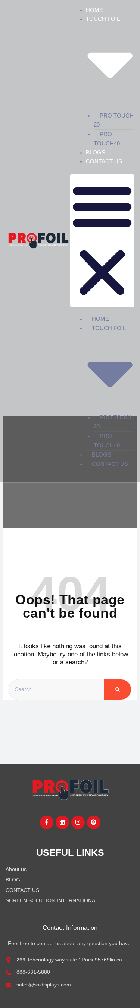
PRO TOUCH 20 (114, 120)
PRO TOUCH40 (107, 139)
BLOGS (95, 152)
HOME (94, 10)
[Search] (117, 689)
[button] (102, 240)
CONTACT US (104, 161)
